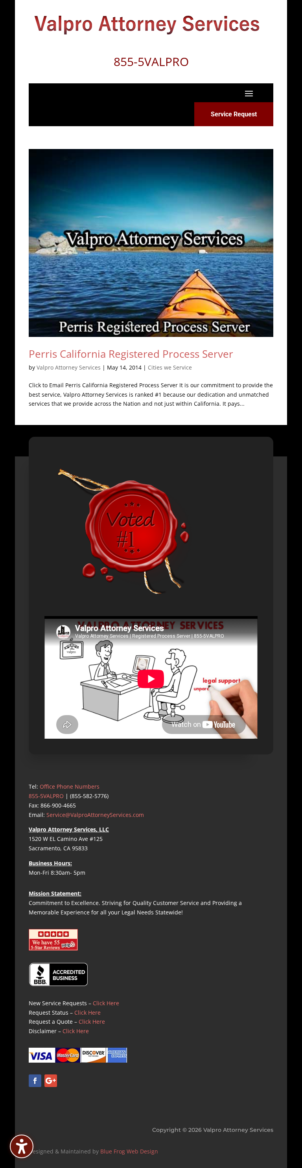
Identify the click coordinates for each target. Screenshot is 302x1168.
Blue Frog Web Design (129, 1151)
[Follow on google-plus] (50, 1080)
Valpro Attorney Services (69, 367)
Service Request (234, 114)
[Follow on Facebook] (35, 1080)
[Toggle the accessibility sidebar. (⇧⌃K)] (21, 1146)
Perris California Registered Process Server (131, 354)
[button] (249, 93)
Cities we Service (170, 367)
